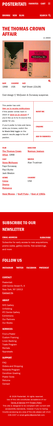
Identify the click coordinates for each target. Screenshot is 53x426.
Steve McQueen (10, 162)
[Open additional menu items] (49, 3)
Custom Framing (10, 337)
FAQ (4, 362)
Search (44, 15)
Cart (43, 3)
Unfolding (7, 308)
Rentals (6, 347)
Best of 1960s (38, 193)
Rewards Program (11, 369)
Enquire (39, 126)
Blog (21, 15)
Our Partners (8, 319)
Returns (6, 380)
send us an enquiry (18, 114)
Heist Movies (8, 193)
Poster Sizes (8, 376)
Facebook (31, 267)
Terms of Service (18, 402)
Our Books (7, 322)
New (15, 15)
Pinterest (44, 267)
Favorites (33, 3)
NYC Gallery (8, 305)
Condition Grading (11, 373)
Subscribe (45, 237)
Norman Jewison (36, 151)
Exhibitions (7, 315)
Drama (5, 184)
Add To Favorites (43, 136)
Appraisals (7, 351)
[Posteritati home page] (14, 4)
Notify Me (40, 111)
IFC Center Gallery (11, 312)
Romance (7, 187)
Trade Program (9, 344)
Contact (6, 383)
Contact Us (7, 292)
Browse (6, 15)
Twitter (19, 267)
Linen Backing (9, 340)
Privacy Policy (36, 402)
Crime (5, 180)
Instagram (7, 267)
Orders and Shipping (12, 366)
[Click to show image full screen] (26, 59)
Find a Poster (8, 333)
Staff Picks (23, 193)
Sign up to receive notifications (16, 108)
